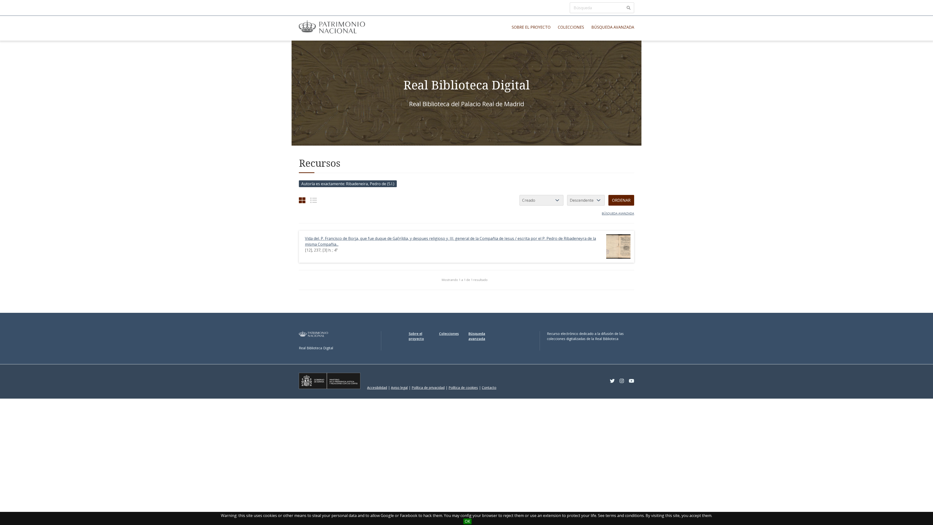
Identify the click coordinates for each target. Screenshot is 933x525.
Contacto (489, 387)
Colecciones (571, 27)
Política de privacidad (428, 387)
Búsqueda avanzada (612, 27)
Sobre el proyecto (531, 27)
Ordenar (621, 200)
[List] (313, 200)
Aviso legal (399, 387)
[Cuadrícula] (302, 200)
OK (467, 521)
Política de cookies (463, 387)
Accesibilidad (377, 387)
